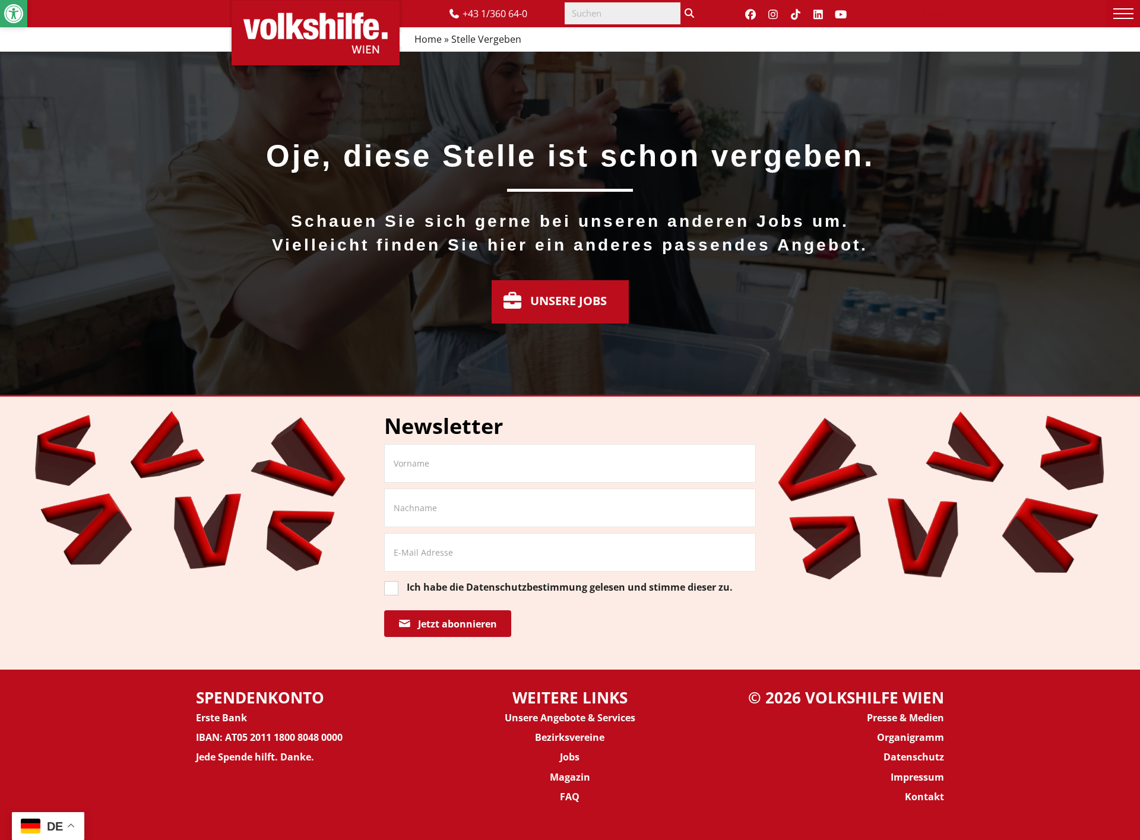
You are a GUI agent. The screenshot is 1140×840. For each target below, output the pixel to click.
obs (571, 756)
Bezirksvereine (569, 737)
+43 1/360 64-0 (495, 13)
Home (428, 39)
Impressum (917, 777)
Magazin (570, 777)
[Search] (689, 13)
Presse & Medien (905, 717)
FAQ (570, 796)
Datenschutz (914, 756)
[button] (13, 13)
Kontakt (924, 796)
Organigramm (910, 737)
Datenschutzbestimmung (526, 587)
